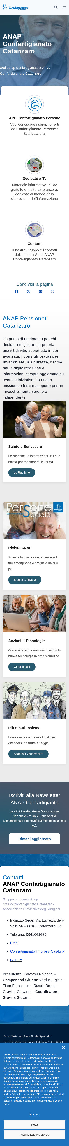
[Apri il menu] (64, 7)
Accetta (34, 1114)
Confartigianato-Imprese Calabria (37, 951)
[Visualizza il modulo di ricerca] (56, 7)
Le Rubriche (22, 472)
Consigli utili (22, 666)
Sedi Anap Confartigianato (19, 68)
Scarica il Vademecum (28, 753)
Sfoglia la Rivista (25, 579)
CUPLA (16, 960)
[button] (63, 1047)
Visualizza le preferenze (34, 1134)
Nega (34, 1124)
